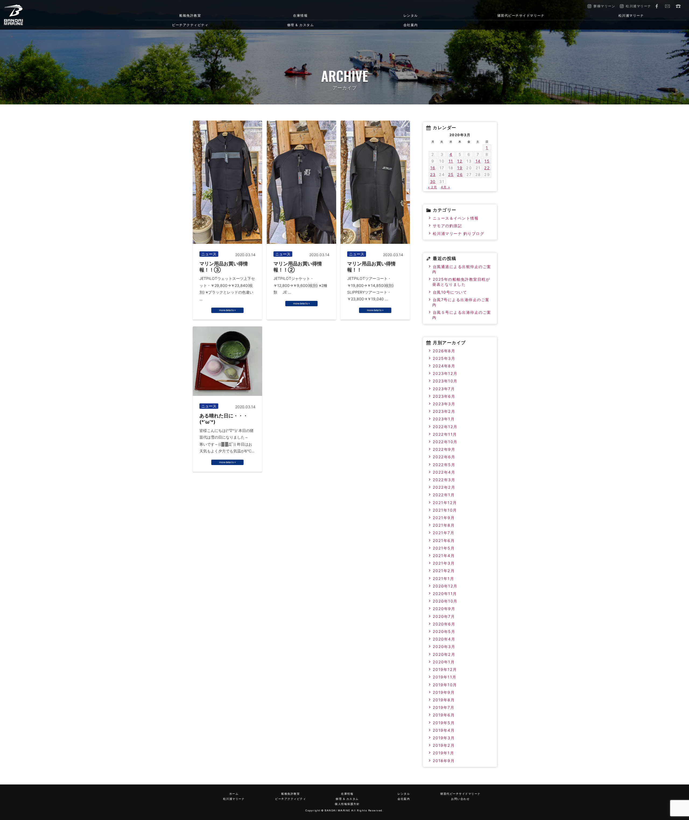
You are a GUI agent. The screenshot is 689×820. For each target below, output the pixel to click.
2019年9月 (444, 692)
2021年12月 (445, 502)
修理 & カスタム (300, 25)
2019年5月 (444, 722)
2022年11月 (445, 434)
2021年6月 (444, 540)
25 (451, 174)
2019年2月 (444, 745)
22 (487, 168)
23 (433, 174)
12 (459, 161)
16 (432, 168)
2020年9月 (444, 608)
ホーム (234, 793)
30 (433, 181)
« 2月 (432, 187)
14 (478, 161)
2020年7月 (444, 616)
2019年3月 (444, 737)
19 (459, 168)
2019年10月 (445, 684)
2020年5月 (444, 631)
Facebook (656, 6)
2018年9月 (444, 760)
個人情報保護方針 (347, 804)
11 (451, 161)
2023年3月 (444, 404)
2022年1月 (444, 494)
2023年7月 (444, 388)
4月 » (445, 187)
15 (487, 161)
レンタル (410, 15)
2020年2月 (444, 654)
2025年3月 (444, 358)
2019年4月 (444, 730)
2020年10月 (445, 601)
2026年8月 (444, 351)
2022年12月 (445, 426)
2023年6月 (444, 396)
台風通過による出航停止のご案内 (461, 269)
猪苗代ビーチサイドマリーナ (521, 15)
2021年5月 (444, 548)
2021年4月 (444, 555)
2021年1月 (443, 578)
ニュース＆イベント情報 (456, 218)
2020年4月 (444, 639)
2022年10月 (445, 441)
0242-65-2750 (678, 6)
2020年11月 (445, 593)
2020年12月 (445, 586)
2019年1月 (443, 753)
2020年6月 (444, 624)
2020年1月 (444, 662)
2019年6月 (444, 715)
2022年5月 (444, 464)
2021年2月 (444, 570)
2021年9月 (444, 517)
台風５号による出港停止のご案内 (461, 315)
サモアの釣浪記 (447, 225)
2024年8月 (444, 366)
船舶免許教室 (190, 15)
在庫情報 (300, 15)
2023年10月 (445, 381)
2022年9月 (444, 449)
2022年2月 (444, 487)
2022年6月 (444, 457)
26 (460, 174)
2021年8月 (444, 525)
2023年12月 (445, 373)
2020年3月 (444, 646)
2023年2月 (444, 411)
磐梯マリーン (54, 15)
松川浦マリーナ (631, 15)
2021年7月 (444, 532)
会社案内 (410, 25)
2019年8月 (444, 700)
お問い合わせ (667, 6)
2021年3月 (444, 563)
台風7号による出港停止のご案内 (461, 302)
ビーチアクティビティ (190, 25)
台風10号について (450, 292)
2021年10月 (445, 510)
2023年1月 (444, 419)
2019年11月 (444, 677)
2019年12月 (445, 669)
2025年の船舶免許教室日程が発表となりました (461, 282)
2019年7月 (444, 707)
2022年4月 (444, 472)
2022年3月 (444, 479)
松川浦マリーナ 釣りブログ (458, 233)
